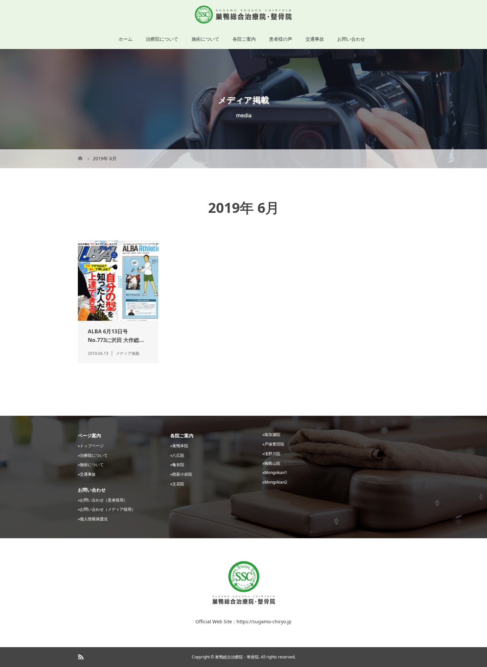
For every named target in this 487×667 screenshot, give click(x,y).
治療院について (162, 39)
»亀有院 (177, 464)
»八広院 (177, 455)
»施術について (91, 464)
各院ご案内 (244, 39)
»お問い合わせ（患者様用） (103, 500)
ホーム (126, 39)
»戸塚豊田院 (273, 444)
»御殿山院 (271, 463)
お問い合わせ (351, 39)
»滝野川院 (271, 453)
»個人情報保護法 (93, 519)
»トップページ (91, 446)
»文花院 (177, 484)
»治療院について (93, 455)
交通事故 (314, 39)
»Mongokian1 (274, 472)
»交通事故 (87, 474)
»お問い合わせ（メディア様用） (106, 509)
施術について (205, 39)
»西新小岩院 (181, 474)
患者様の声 (280, 39)
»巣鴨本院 (179, 446)
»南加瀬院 (271, 434)
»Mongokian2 (274, 482)
